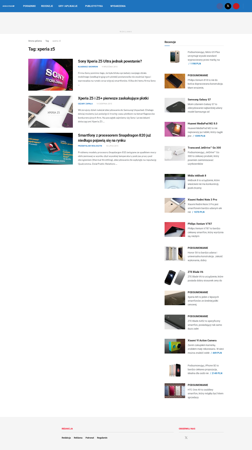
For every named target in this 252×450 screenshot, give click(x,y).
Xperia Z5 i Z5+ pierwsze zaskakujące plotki (113, 98)
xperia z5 (56, 41)
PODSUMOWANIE (198, 75)
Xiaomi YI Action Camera (202, 340)
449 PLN (217, 352)
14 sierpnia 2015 (104, 104)
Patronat (90, 437)
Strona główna (35, 41)
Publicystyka (94, 6)
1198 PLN (195, 63)
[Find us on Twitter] (228, 6)
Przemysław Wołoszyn (90, 146)
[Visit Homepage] (8, 6)
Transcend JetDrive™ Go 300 (204, 147)
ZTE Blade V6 (195, 271)
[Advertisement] (126, 20)
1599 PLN (200, 136)
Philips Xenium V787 (200, 223)
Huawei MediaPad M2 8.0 (202, 123)
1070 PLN (199, 212)
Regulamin (102, 437)
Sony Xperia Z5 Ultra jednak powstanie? (110, 61)
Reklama (78, 437)
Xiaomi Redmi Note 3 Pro (202, 199)
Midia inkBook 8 (197, 175)
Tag (47, 41)
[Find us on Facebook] (220, 6)
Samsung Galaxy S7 (199, 99)
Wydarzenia (117, 6)
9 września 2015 (109, 67)
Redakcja (66, 437)
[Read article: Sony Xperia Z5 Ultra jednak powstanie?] (50, 75)
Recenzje (47, 6)
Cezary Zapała (85, 104)
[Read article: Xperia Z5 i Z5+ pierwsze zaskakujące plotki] (50, 112)
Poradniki (29, 6)
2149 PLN (217, 373)
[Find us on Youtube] (236, 6)
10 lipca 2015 (111, 146)
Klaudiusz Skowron (88, 67)
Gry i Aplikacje (67, 6)
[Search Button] (248, 6)
